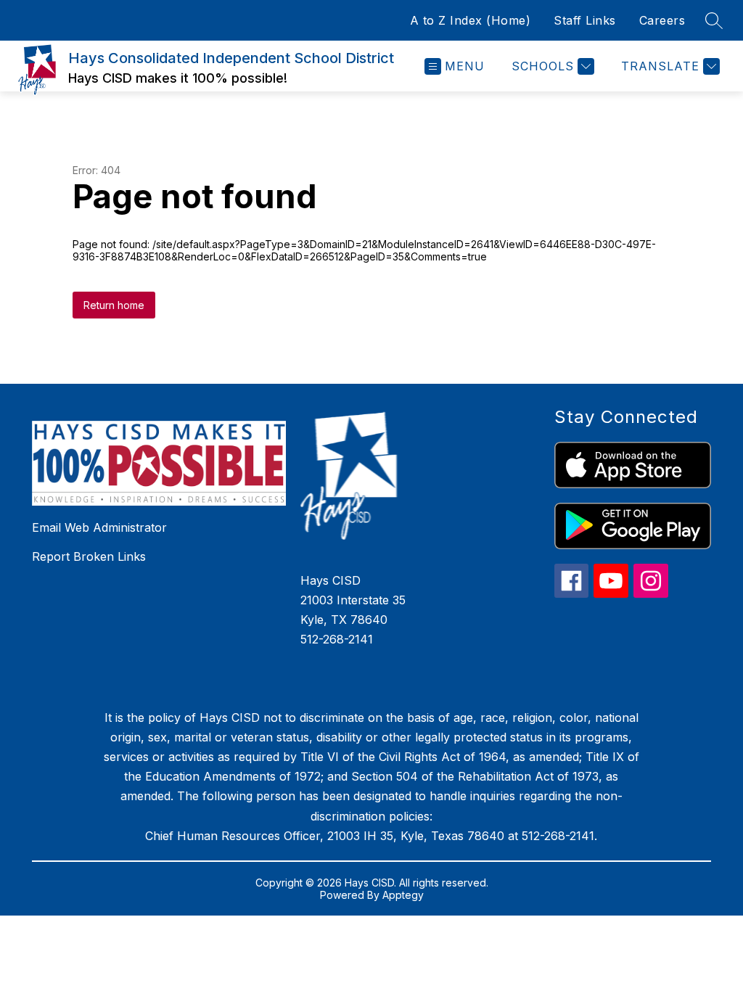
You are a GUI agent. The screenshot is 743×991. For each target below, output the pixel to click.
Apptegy (403, 895)
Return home (113, 305)
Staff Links (585, 20)
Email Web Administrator (99, 527)
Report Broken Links (89, 556)
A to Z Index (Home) (470, 20)
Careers (662, 20)
